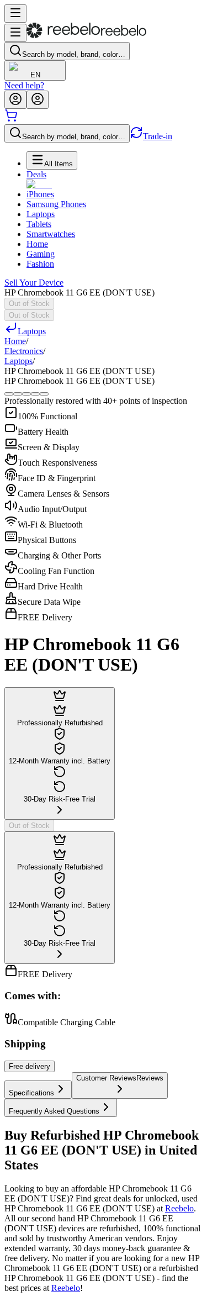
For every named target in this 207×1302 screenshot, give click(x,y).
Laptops (40, 214)
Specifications (31, 1093)
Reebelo (179, 1208)
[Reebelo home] (86, 35)
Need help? (24, 85)
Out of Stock (29, 303)
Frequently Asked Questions (54, 1111)
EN (35, 75)
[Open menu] (15, 13)
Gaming (40, 254)
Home (37, 244)
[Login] (15, 100)
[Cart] (11, 119)
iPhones (40, 194)
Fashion (40, 263)
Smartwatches (50, 234)
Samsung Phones (56, 204)
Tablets (38, 224)
